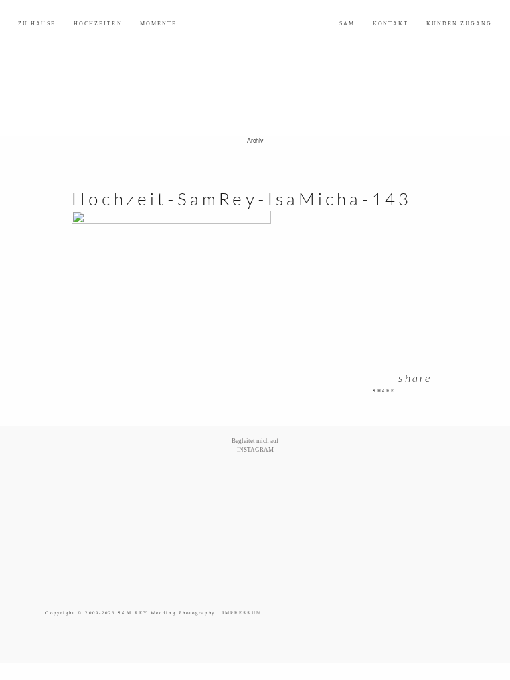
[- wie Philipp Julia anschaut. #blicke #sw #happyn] (281, 492)
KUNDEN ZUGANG (459, 24)
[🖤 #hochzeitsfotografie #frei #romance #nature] (72, 492)
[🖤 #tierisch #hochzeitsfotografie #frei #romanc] (177, 492)
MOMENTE (158, 24)
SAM (347, 24)
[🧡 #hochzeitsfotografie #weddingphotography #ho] (438, 492)
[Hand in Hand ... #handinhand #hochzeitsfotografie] (228, 492)
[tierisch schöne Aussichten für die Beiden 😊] (124, 492)
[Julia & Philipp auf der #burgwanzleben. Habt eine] (333, 492)
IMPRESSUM (242, 613)
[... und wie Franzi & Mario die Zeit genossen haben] (385, 492)
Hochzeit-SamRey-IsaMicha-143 (242, 200)
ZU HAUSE (37, 24)
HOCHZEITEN (98, 24)
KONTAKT (390, 24)
